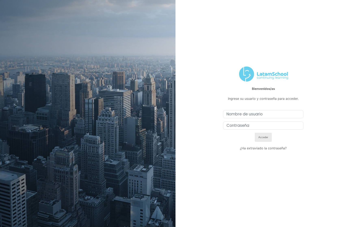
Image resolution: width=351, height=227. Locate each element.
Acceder (263, 137)
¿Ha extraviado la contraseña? (263, 148)
